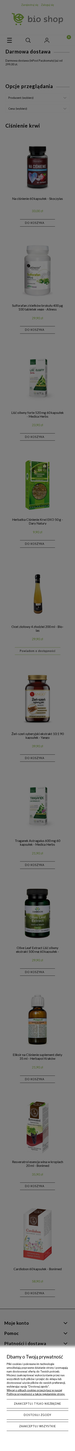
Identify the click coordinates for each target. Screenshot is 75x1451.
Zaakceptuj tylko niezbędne (37, 1403)
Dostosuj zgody (37, 1415)
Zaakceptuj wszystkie (37, 1426)
